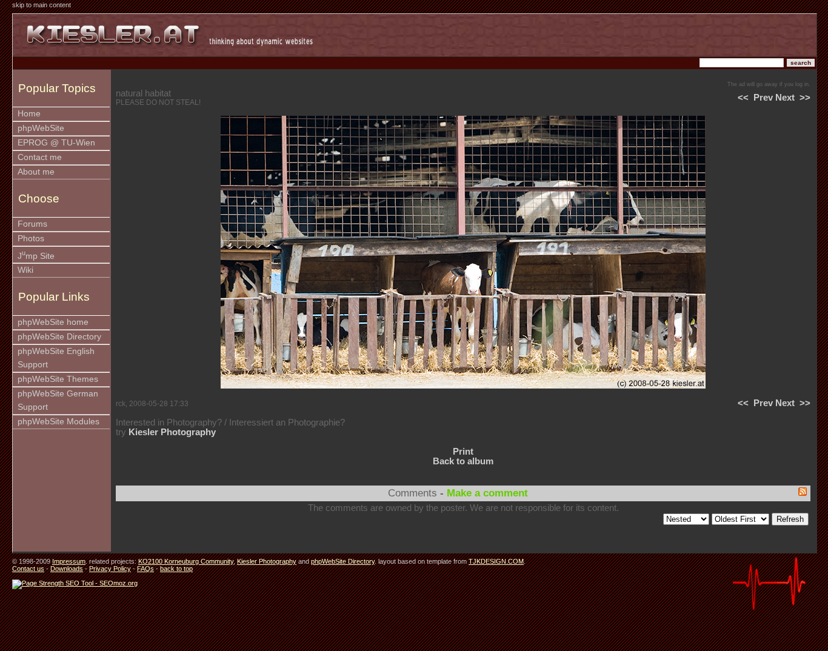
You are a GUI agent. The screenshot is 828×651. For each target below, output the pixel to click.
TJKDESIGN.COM (496, 561)
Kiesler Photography (172, 432)
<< (743, 97)
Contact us (28, 568)
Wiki (25, 270)
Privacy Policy (110, 568)
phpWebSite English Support (56, 358)
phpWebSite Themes (58, 379)
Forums (32, 224)
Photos (31, 238)
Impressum (68, 561)
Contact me (40, 157)
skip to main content (41, 4)
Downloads (66, 568)
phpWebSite (41, 128)
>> (805, 97)
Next (785, 97)
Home (29, 113)
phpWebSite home (53, 322)
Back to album (463, 461)
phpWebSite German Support (58, 400)
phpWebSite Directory (59, 336)
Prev (763, 97)
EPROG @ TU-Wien (56, 142)
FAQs (145, 568)
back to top (176, 568)
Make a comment (487, 493)
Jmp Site (36, 255)
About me (36, 171)
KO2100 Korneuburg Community (185, 561)
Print (463, 451)
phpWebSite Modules (58, 421)
